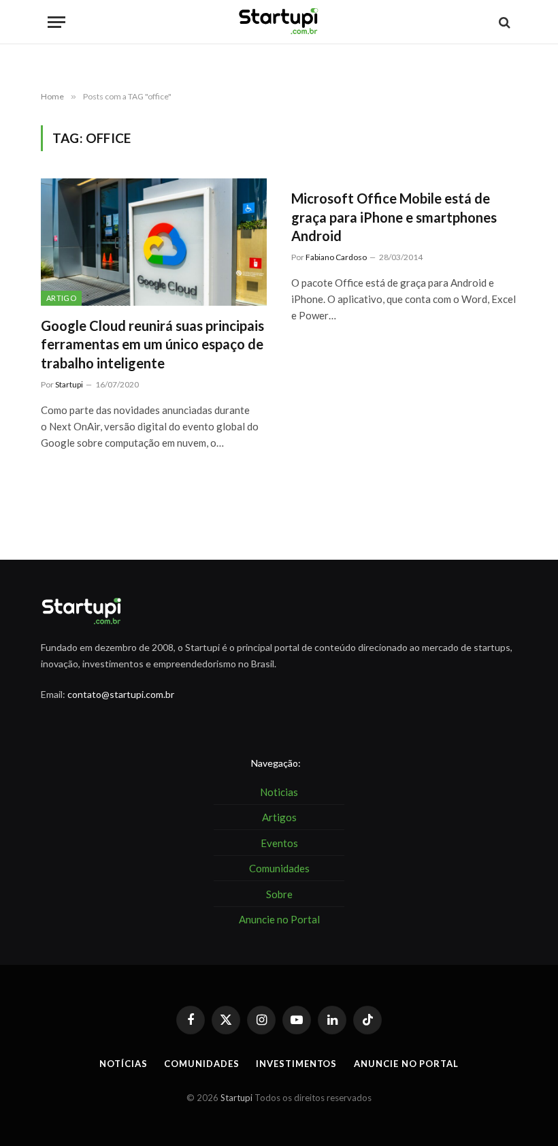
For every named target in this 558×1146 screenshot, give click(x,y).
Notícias (123, 1063)
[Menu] (56, 22)
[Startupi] (279, 22)
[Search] (503, 22)
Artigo (61, 297)
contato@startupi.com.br (120, 694)
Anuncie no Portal (406, 1063)
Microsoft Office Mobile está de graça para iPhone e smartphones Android (394, 216)
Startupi (69, 384)
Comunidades (201, 1063)
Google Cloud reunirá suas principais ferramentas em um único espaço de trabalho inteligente (152, 343)
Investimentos (296, 1063)
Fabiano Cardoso (336, 257)
